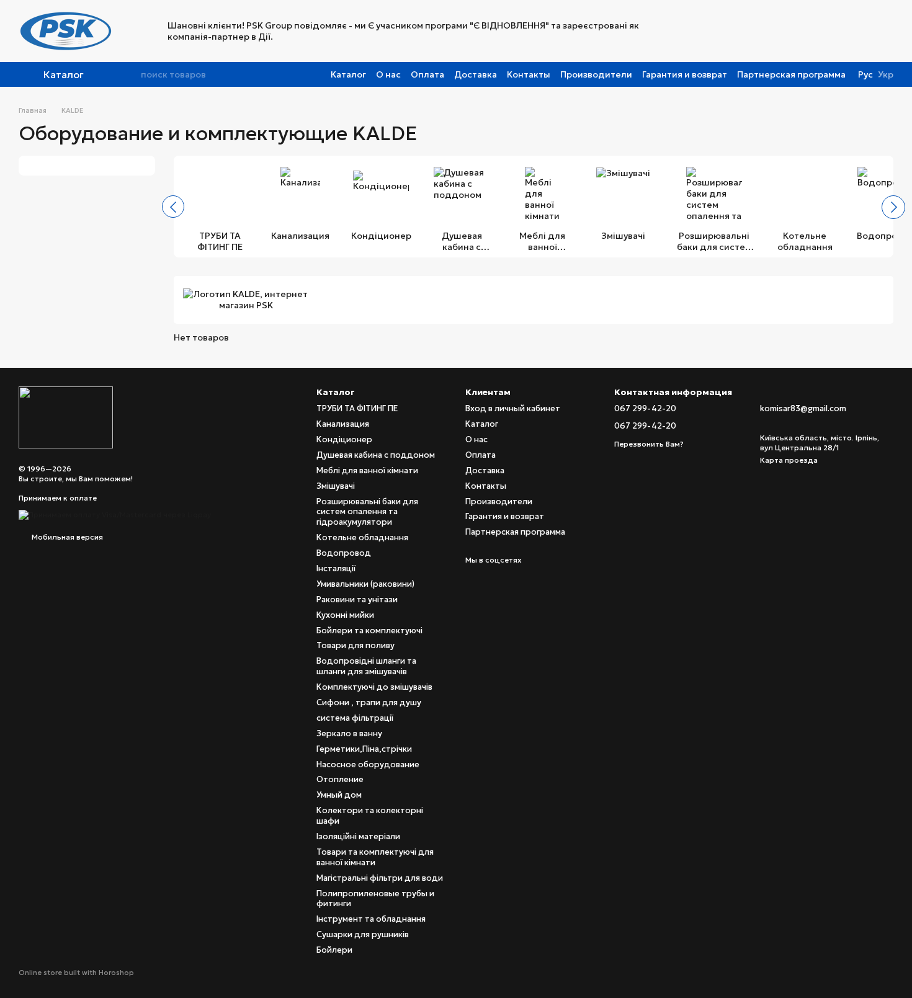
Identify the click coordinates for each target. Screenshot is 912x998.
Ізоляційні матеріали (358, 836)
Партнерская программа (791, 74)
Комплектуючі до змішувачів (374, 687)
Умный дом (339, 795)
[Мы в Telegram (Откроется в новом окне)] (732, 31)
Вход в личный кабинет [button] (512, 408)
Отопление (340, 779)
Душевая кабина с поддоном (375, 455)
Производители (596, 74)
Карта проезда (789, 460)
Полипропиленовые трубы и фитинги (375, 898)
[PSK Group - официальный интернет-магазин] (66, 416)
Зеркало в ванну (349, 733)
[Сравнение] (787, 31)
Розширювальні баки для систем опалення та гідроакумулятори (367, 512)
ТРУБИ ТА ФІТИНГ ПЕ (357, 408)
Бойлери (334, 950)
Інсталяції (335, 568)
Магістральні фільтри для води (379, 878)
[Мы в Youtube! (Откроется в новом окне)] (702, 31)
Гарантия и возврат (684, 74)
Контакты (528, 74)
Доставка (475, 74)
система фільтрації (354, 718)
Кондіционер (344, 439)
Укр (885, 74)
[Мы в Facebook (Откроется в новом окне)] (687, 31)
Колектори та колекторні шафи (369, 815)
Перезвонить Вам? (649, 443)
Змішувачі (335, 486)
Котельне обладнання (362, 537)
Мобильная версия (66, 536)
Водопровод (343, 553)
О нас (388, 74)
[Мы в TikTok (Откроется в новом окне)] (747, 31)
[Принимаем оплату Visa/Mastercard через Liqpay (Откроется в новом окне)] (115, 514)
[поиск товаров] (131, 74)
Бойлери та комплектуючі (369, 630)
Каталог (348, 74)
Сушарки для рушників (362, 934)
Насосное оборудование (367, 764)
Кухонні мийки (345, 615)
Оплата (427, 74)
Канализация (342, 424)
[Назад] (173, 206)
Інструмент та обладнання (371, 919)
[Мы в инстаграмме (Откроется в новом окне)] (717, 31)
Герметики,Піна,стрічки (364, 749)
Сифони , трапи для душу (368, 702)
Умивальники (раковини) (365, 584)
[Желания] (851, 31)
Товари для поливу (355, 645)
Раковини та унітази (357, 599)
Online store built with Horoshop (76, 972)
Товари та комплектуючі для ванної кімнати (375, 857)
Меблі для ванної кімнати (367, 470)
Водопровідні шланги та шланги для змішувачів (366, 666)
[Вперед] (893, 207)
